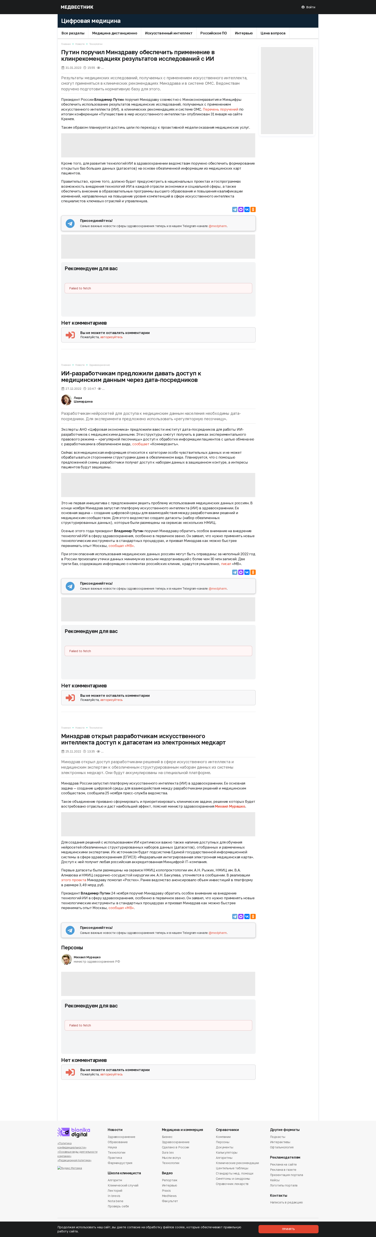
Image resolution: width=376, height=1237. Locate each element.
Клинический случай (123, 1185)
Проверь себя (118, 1206)
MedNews (169, 1196)
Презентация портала (286, 1175)
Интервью (244, 33)
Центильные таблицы (232, 1168)
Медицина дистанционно (114, 33)
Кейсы (275, 1180)
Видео (167, 1173)
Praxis (166, 1190)
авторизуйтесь (111, 337)
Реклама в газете (283, 1169)
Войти (310, 7)
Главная (66, 43)
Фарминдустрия (120, 1163)
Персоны (72, 947)
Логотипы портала (284, 1185)
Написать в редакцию (286, 1202)
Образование (118, 1142)
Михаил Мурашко (230, 806)
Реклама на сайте (283, 1164)
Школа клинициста (124, 1173)
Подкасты (277, 1137)
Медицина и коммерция (182, 1130)
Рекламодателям (285, 1157)
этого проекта (73, 880)
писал (226, 564)
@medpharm (218, 226)
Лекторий (115, 1190)
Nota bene (115, 1201)
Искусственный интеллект (168, 33)
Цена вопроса (273, 33)
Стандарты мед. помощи (234, 1173)
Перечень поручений (220, 109)
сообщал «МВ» (121, 545)
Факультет (170, 1201)
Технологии (95, 43)
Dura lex (168, 1152)
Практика (115, 1157)
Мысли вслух (171, 1157)
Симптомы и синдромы (233, 1178)
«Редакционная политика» (74, 1160)
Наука (112, 1147)
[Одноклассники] (253, 209)
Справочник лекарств (232, 1184)
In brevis (114, 1196)
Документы (224, 1147)
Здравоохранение (99, 364)
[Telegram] (234, 209)
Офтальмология (282, 1147)
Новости (80, 43)
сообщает (140, 444)
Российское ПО (213, 33)
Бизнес (167, 1137)
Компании (223, 1137)
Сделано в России (175, 1147)
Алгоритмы (224, 1157)
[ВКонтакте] (247, 209)
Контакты (278, 1195)
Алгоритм (115, 1180)
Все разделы (73, 33)
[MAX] (240, 209)
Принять (288, 1229)
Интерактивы (280, 1142)
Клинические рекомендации (237, 1163)
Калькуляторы (226, 1152)
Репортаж (169, 1180)
